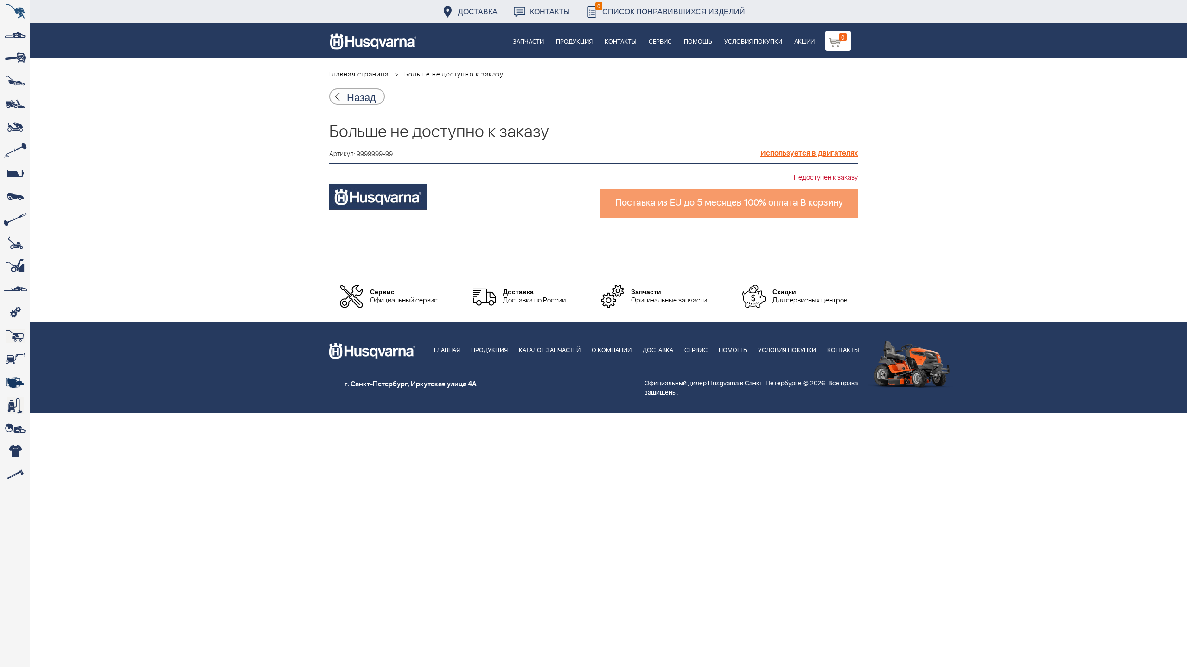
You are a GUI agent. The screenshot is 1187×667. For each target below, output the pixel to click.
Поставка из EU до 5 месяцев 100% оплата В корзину (729, 203)
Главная (447, 350)
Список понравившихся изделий (671, 9)
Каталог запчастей (550, 350)
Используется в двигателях (809, 153)
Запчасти (528, 42)
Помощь (698, 42)
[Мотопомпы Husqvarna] (15, 382)
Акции (804, 42)
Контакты (550, 11)
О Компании (612, 350)
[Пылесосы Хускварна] (15, 405)
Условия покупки (753, 42)
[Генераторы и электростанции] (15, 335)
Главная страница (359, 74)
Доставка (478, 11)
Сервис (660, 42)
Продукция (574, 42)
